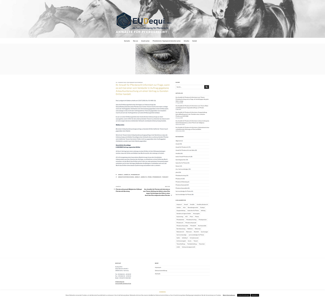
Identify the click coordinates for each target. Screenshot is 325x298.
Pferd (150, 177)
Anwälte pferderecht (202, 204)
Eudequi (202, 207)
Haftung (203, 210)
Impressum (158, 267)
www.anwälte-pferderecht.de (123, 283)
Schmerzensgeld (181, 241)
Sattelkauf (185, 238)
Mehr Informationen (229, 295)
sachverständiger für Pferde (196, 235)
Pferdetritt (193, 225)
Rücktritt (196, 231)
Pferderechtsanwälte (181, 188)
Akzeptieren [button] (255, 295)
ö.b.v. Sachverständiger (182, 169)
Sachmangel (204, 231)
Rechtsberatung (181, 228)
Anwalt (120, 174)
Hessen (178, 166)
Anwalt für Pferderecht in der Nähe (185, 150)
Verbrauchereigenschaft (188, 247)
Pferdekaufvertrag (181, 175)
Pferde (197, 216)
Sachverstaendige (181, 235)
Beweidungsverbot (193, 207)
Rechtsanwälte (202, 225)
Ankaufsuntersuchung (126, 177)
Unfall (178, 247)
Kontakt (194, 41)
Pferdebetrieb (180, 219)
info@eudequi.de (119, 281)
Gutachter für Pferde (181, 163)
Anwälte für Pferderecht (141, 32)
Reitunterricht (180, 231)
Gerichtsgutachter (181, 159)
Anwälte (127, 174)
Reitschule (198, 228)
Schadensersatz (194, 238)
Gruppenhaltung (181, 210)
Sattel (178, 238)
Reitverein (189, 231)
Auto (184, 207)
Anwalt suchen (145, 41)
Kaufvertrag (180, 216)
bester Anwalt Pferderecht (183, 156)
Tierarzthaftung (181, 244)
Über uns (135, 41)
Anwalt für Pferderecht (182, 147)
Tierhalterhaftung (192, 244)
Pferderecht (135, 174)
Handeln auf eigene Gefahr (184, 213)
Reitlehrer (190, 228)
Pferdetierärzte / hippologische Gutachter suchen (167, 41)
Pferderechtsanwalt (181, 185)
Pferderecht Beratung (182, 182)
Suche (189, 241)
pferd (177, 172)
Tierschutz (202, 244)
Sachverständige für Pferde (183, 191)
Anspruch (179, 204)
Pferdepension (203, 219)
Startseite (127, 41)
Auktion (179, 207)
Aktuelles (186, 41)
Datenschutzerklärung (161, 270)
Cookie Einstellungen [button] (243, 295)
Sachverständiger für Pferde (183, 194)
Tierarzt (165, 177)
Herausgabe (196, 213)
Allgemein (178, 140)
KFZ (186, 216)
